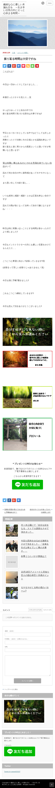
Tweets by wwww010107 (12, 771)
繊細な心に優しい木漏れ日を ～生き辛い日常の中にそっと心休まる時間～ (14, 9)
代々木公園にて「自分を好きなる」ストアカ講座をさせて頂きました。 (35, 528)
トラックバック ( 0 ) (35, 610)
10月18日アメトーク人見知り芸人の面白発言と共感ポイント (35, 575)
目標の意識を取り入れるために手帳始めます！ (14, 511)
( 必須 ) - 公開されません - (16, 639)
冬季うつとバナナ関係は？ (34, 556)
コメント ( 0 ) (47, 610)
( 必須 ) (9, 631)
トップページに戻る (11, 689)
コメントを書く (22, 53)
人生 (13, 53)
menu (50, 3)
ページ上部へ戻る (51, 784)
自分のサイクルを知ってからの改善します (40, 511)
